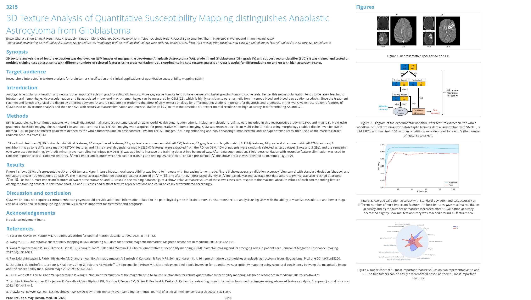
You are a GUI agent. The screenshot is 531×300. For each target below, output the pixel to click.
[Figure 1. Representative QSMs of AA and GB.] (418, 31)
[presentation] (71, 156)
